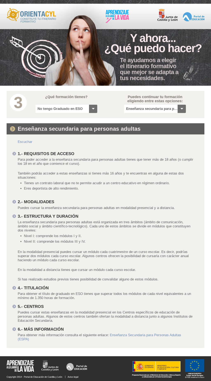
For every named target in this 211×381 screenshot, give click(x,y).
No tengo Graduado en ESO (60, 109)
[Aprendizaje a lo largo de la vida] (117, 22)
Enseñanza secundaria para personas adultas (152, 109)
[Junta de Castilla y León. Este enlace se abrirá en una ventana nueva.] (167, 20)
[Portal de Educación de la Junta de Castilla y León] (193, 20)
